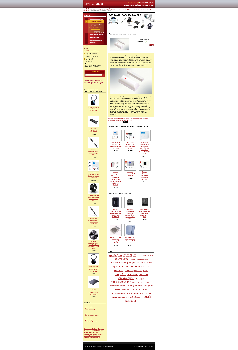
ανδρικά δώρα (146, 255)
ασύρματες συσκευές (119, 118)
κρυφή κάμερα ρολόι (139, 259)
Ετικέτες (110, 118)
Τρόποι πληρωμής (91, 321)
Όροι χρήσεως (90, 309)
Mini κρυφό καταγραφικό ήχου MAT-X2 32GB (93, 130)
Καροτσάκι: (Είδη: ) (146, 2)
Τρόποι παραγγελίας (92, 315)
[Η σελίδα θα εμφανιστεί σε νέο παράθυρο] (119, 44)
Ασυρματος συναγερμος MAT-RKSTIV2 (130, 173)
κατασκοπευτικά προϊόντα (121, 286)
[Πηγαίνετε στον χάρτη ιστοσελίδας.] (131, 2)
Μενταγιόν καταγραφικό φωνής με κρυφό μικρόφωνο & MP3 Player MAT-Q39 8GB (93, 245)
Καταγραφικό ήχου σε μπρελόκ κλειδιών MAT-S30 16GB (93, 109)
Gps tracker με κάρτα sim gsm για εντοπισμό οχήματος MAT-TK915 (144, 213)
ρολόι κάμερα (140, 285)
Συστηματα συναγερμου (125, 9)
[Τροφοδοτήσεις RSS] (134, 2)
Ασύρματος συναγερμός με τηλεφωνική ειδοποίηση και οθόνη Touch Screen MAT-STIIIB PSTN (144, 148)
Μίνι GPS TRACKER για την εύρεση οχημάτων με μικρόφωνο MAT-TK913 (115, 213)
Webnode (150, 346)
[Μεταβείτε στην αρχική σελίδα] (128, 2)
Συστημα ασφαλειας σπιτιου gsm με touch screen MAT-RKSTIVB (144, 175)
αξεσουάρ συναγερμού (136, 270)
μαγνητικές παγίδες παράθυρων (124, 120)
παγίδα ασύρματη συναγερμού (134, 118)
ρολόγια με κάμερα (139, 289)
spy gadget (126, 266)
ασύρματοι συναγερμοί (141, 282)
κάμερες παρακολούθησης (129, 297)
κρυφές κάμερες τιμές (122, 255)
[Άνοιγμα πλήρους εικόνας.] (116, 135)
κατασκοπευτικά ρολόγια (123, 262)
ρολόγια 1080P (122, 259)
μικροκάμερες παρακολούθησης (128, 293)
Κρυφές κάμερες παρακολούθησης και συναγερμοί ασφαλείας (99, 9)
